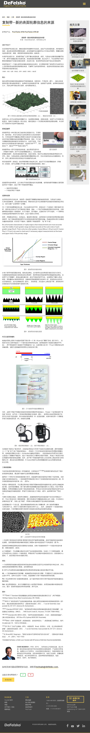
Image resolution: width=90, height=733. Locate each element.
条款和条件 (28, 707)
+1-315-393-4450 (51, 706)
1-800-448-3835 (51, 700)
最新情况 (7, 709)
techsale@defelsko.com (47, 667)
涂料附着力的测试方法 (78, 102)
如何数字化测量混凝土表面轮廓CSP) (78, 40)
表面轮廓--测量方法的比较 (78, 132)
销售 (5, 702)
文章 (12, 17)
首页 (3, 17)
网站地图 (28, 700)
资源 (8, 17)
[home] (15, 4)
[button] (84, 4)
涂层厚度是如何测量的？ (78, 117)
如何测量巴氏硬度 (78, 70)
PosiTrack (28, 709)
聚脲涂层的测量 (78, 180)
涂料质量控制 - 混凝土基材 (78, 166)
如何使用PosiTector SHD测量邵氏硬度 (78, 56)
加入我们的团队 (30, 702)
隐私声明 (28, 705)
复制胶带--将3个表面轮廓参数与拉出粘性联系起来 (78, 149)
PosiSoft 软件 (8, 700)
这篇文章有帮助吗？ (10, 675)
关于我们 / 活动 (9, 707)
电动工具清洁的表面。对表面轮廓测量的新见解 (78, 86)
